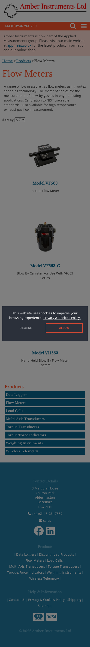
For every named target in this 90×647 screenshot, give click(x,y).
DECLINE (26, 328)
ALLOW (64, 328)
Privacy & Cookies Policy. (62, 318)
